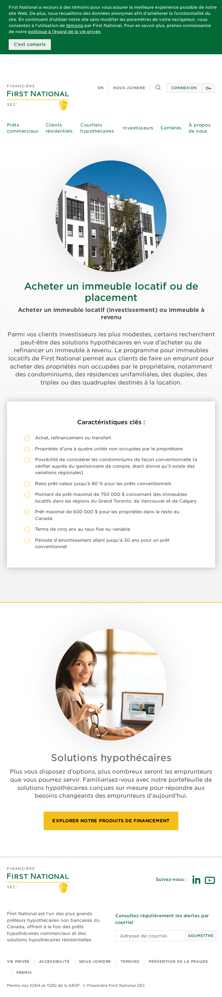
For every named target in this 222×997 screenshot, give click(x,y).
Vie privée (18, 961)
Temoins (130, 961)
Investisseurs (138, 128)
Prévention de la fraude (178, 961)
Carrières (171, 128)
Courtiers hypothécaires (97, 128)
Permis (24, 972)
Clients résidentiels (59, 128)
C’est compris (30, 44)
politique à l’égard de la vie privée (64, 31)
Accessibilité (54, 961)
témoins (74, 25)
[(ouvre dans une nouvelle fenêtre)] (196, 879)
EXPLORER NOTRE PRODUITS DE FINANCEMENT (110, 820)
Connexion (184, 88)
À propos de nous (199, 128)
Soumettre (200, 935)
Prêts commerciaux (23, 128)
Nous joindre (129, 88)
